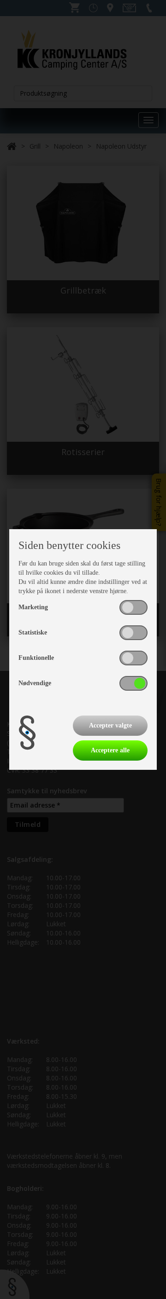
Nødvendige (34, 683)
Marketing (33, 607)
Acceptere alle (110, 750)
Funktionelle (36, 657)
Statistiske (32, 632)
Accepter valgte (110, 725)
